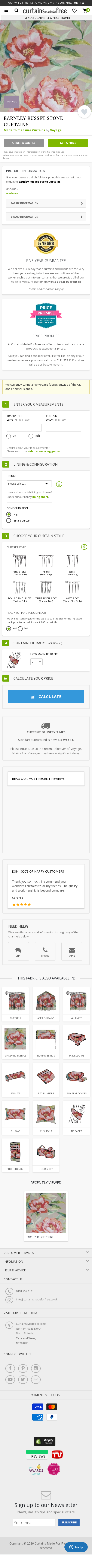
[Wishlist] (74, 10)
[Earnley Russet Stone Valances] (76, 1001)
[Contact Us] (36, 1379)
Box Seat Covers (76, 1093)
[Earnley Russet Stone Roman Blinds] (46, 1038)
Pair (16, 514)
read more (12, 193)
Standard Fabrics (15, 1055)
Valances (76, 1018)
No (26, 628)
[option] (46, 1216)
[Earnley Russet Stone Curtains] (15, 1001)
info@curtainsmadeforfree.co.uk (36, 1299)
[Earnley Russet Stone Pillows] (15, 1114)
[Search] (16, 11)
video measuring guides (44, 451)
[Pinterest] (23, 1368)
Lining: (11, 476)
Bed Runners (46, 1093)
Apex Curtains (45, 1018)
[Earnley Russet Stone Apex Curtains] (46, 1001)
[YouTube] (10, 1379)
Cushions (46, 1131)
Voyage (56, 130)
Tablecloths (76, 1055)
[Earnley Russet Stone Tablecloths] (76, 1038)
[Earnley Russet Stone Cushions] (46, 1114)
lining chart (40, 497)
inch (37, 435)
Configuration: (17, 508)
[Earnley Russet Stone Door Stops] (46, 1152)
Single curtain (22, 520)
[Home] (45, 12)
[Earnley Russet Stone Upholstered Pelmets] (15, 1076)
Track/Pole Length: (18, 418)
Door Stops (46, 1168)
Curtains (15, 1018)
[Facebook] (10, 1368)
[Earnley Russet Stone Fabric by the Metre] (15, 1038)
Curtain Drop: (56, 418)
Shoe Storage (15, 1168)
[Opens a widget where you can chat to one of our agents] (76, 1547)
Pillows (15, 1131)
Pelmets (15, 1093)
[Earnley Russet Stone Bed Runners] (46, 1076)
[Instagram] (36, 1368)
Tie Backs (76, 1131)
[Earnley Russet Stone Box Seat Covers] (76, 1076)
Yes (15, 628)
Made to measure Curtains (24, 130)
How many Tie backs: (44, 654)
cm (14, 435)
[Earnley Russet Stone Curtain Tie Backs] (76, 1114)
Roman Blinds (46, 1055)
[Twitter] (23, 1379)
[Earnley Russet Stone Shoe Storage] (15, 1152)
